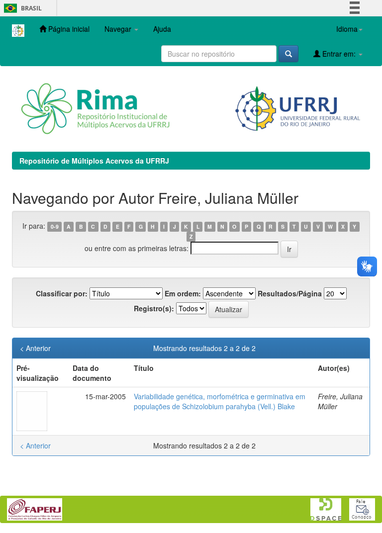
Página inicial (68, 29)
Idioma (347, 29)
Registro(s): (154, 308)
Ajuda (162, 29)
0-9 (55, 226)
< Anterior (35, 348)
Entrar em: (339, 54)
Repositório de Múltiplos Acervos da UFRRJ (94, 161)
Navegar (118, 29)
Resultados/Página (290, 293)
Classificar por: (62, 293)
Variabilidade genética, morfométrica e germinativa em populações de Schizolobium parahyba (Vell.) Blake (219, 401)
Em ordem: (183, 293)
